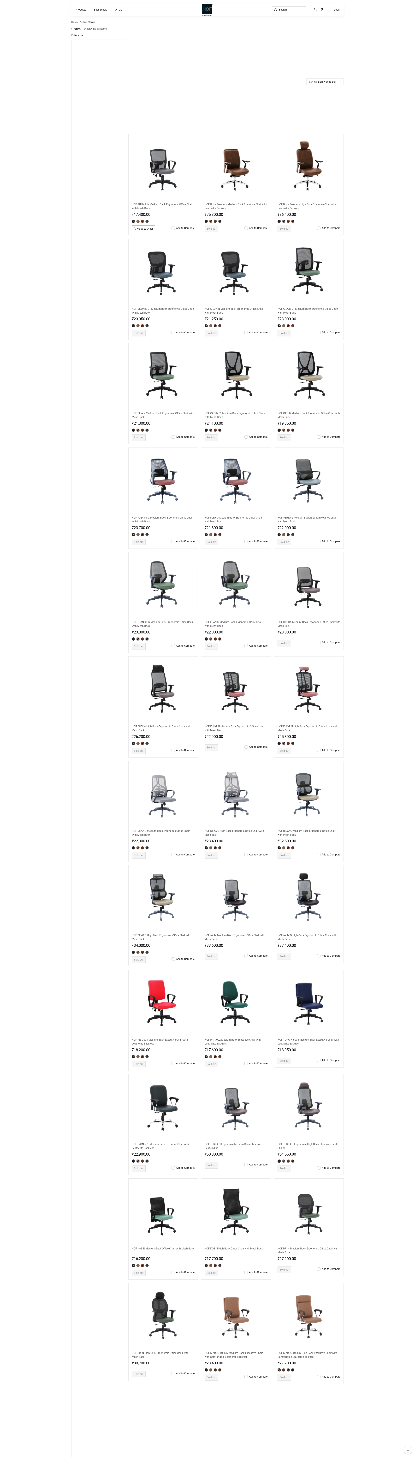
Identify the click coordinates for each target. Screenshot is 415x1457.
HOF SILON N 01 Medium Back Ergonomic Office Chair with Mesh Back (163, 216)
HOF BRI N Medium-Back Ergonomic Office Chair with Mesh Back (308, 1155)
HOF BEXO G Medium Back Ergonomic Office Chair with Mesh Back (306, 738)
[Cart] (315, 9)
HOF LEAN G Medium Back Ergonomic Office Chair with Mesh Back (233, 529)
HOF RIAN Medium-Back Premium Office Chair (158, 1362)
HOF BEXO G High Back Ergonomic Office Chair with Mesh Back (161, 842)
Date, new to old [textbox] (327, 34)
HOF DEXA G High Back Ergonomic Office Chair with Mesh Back (234, 738)
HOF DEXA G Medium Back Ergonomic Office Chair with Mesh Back (161, 738)
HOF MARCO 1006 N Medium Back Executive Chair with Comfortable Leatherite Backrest (234, 1260)
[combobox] (329, 34)
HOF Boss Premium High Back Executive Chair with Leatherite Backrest (307, 111)
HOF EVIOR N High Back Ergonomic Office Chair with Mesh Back (308, 633)
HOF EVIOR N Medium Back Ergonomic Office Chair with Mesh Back (234, 633)
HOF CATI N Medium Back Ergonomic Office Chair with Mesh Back (309, 320)
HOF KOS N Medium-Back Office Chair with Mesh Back (163, 1153)
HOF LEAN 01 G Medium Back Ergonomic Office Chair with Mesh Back (162, 529)
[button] (81, 9)
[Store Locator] (322, 9)
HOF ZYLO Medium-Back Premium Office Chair (304, 1362)
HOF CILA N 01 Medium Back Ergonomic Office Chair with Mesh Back (308, 216)
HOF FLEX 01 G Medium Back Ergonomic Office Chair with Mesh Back (162, 424)
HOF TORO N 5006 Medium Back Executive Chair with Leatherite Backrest (308, 946)
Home (74, 22)
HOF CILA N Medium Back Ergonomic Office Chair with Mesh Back (163, 320)
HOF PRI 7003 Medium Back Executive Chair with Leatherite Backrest (160, 946)
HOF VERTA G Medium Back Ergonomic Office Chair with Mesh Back (307, 424)
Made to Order (145, 134)
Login (337, 9)
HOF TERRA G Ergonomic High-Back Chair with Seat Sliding (307, 1051)
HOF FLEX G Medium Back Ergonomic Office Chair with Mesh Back (233, 424)
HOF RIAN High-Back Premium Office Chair (229, 1362)
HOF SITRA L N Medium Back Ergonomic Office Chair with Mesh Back (162, 111)
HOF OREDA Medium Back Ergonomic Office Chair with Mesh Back (309, 529)
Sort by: (313, 34)
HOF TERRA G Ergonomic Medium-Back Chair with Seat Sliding (233, 1051)
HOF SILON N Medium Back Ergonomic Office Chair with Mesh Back (234, 216)
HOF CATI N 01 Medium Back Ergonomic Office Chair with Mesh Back (235, 320)
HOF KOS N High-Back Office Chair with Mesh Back (234, 1153)
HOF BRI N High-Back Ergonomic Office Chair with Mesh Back (160, 1260)
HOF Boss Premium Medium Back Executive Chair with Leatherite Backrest (236, 111)
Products (81, 9)
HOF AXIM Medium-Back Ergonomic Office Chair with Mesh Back (235, 842)
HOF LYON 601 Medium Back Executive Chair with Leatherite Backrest (160, 1051)
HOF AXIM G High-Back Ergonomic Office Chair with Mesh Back (307, 842)
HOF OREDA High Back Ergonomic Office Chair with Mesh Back (161, 633)
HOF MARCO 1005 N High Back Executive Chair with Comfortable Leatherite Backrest (307, 1260)
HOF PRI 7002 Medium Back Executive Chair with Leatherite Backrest (233, 946)
